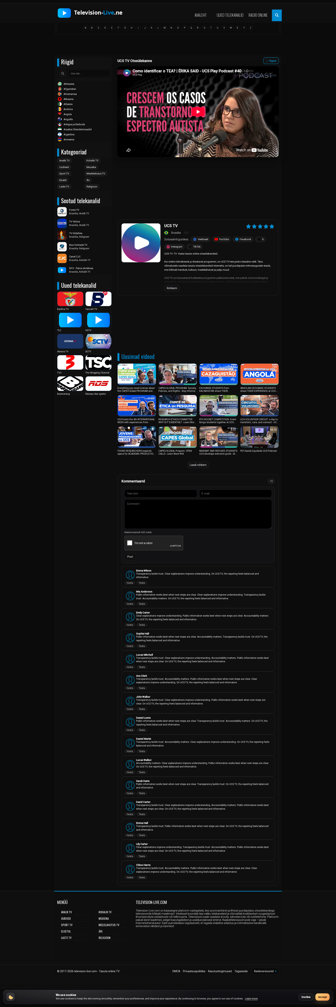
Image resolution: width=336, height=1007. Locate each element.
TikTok (197, 246)
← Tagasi (271, 60)
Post (130, 556)
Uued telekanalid (230, 15)
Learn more (251, 998)
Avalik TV (64, 160)
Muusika (91, 167)
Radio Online (258, 15)
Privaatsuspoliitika (194, 971)
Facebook (245, 239)
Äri (88, 180)
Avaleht (201, 15)
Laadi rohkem (198, 464)
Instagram (176, 246)
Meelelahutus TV (96, 173)
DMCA (176, 971)
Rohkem (172, 288)
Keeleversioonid (265, 971)
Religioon (92, 186)
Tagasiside (241, 971)
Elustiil (62, 180)
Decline (306, 997)
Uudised (64, 167)
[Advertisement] (168, 46)
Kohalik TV (92, 160)
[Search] (62, 73)
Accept (322, 997)
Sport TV (64, 173)
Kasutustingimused (220, 971)
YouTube (224, 239)
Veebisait (203, 239)
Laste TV (64, 186)
